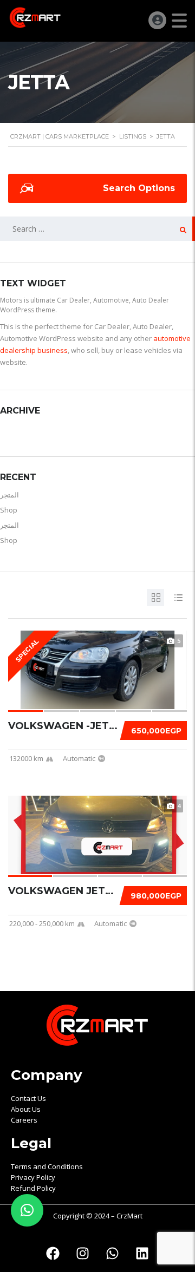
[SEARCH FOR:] (97, 229)
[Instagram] (82, 1253)
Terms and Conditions (47, 1166)
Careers (24, 1120)
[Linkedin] (142, 1253)
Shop (8, 510)
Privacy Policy (33, 1177)
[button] (27, 1210)
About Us (26, 1109)
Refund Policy (33, 1188)
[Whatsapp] (112, 1253)
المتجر (9, 495)
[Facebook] (53, 1253)
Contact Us (28, 1098)
